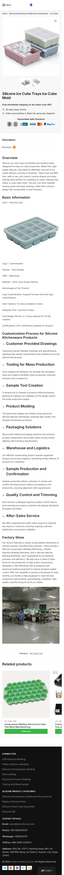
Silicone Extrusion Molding (16, 779)
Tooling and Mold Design (15, 784)
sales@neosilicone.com (22, 824)
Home (4, 13)
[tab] (31, 140)
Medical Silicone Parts (14, 801)
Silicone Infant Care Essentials (18, 806)
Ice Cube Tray (56, 13)
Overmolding (9, 774)
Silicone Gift (8, 811)
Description (8, 139)
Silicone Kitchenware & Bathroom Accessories (28, 13)
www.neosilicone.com (22, 861)
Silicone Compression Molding (18, 769)
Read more (26, 731)
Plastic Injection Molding (15, 764)
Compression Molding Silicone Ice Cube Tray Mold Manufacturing (25, 725)
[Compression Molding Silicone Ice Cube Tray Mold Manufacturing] (26, 694)
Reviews (8, 147)
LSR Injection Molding (13, 759)
